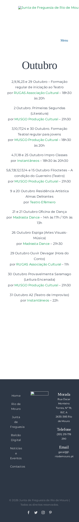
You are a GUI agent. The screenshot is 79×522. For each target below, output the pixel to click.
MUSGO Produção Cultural (36, 119)
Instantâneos (28, 161)
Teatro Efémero (43, 202)
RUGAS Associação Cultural (36, 93)
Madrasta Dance (26, 217)
